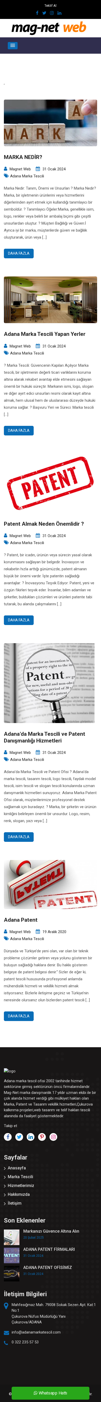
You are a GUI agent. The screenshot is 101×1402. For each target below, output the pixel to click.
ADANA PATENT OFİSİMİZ (47, 1267)
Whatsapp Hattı (52, 1393)
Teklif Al (50, 6)
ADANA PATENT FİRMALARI (49, 1249)
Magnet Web (20, 169)
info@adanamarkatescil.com (36, 1332)
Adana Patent (21, 920)
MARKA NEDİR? (23, 157)
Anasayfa (17, 1167)
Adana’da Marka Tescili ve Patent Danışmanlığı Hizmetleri (44, 737)
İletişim (14, 1203)
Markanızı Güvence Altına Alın (51, 1231)
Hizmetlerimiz (21, 1185)
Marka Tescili (20, 1176)
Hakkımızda (19, 1194)
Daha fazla (19, 253)
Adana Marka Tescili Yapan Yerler (44, 334)
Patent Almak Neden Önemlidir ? (44, 524)
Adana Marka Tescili (27, 176)
